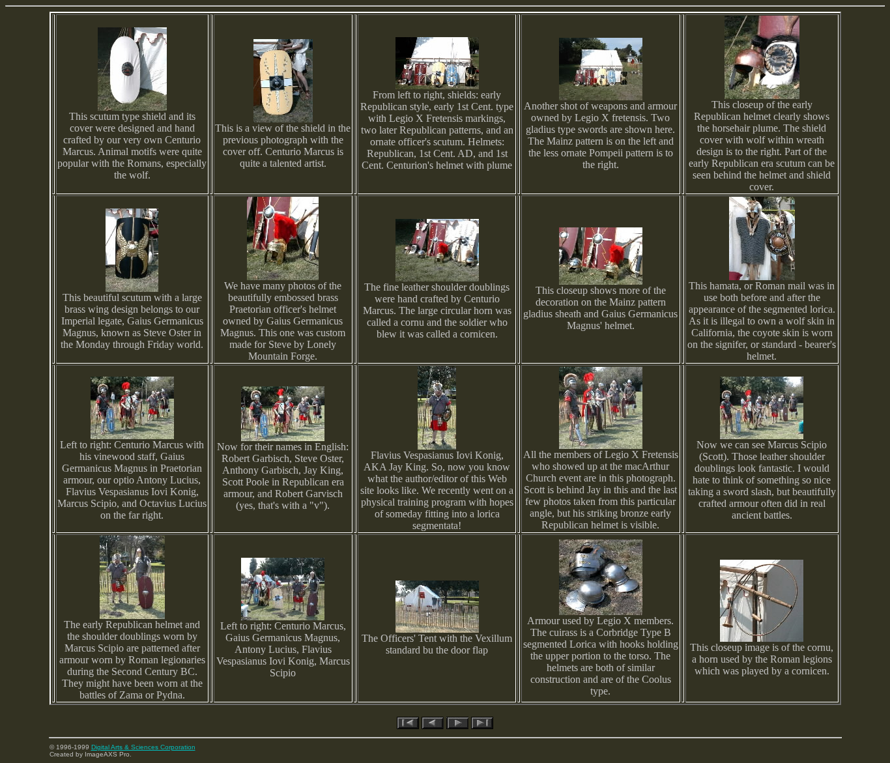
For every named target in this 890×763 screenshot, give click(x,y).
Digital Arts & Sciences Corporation (143, 747)
